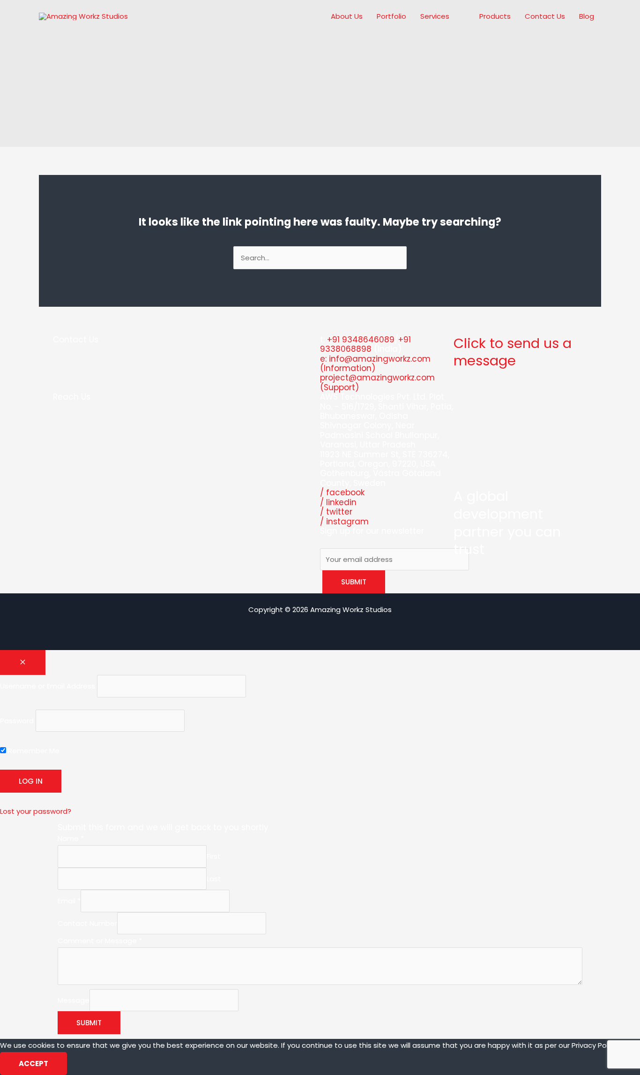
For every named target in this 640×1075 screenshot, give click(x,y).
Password (17, 721)
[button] (453, 16)
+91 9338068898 (365, 344)
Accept (33, 1063)
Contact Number (87, 923)
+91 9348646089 (360, 339)
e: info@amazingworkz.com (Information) (375, 363)
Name (71, 838)
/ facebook (342, 492)
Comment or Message (100, 941)
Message (73, 1000)
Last (214, 879)
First (214, 856)
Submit (89, 1023)
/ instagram (344, 521)
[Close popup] (22, 662)
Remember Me (33, 751)
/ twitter (336, 511)
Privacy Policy (595, 1045)
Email (69, 901)
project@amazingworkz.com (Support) (377, 382)
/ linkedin (338, 502)
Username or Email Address (47, 686)
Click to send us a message (513, 352)
